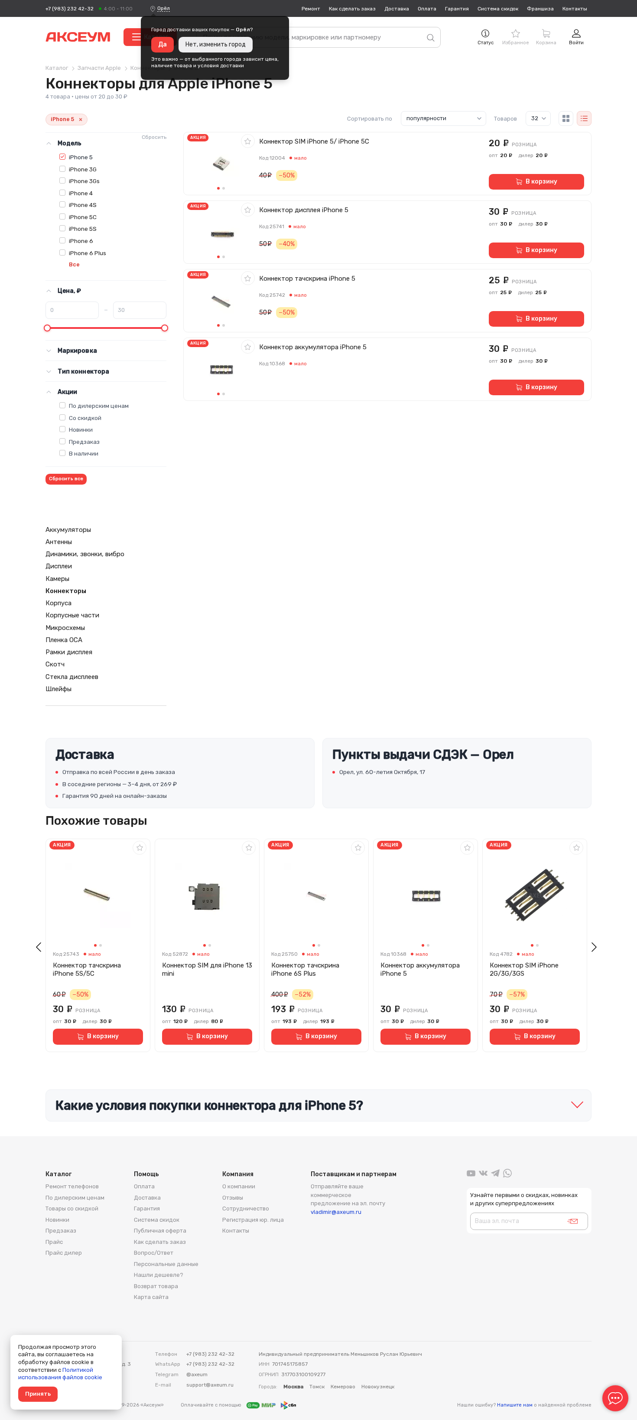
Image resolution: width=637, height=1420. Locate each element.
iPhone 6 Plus (87, 252)
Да (162, 44)
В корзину (541, 181)
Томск (317, 1387)
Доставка (396, 8)
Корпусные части (72, 615)
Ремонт (311, 8)
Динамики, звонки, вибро (85, 554)
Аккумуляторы (68, 530)
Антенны (59, 542)
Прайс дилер (64, 1252)
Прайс (54, 1242)
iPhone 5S (83, 228)
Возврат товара (156, 1286)
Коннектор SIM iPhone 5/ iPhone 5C (314, 141)
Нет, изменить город (215, 44)
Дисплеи (59, 566)
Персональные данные (166, 1264)
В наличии (83, 453)
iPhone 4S (83, 204)
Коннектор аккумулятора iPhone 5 (313, 347)
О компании (238, 1186)
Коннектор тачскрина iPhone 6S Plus (305, 969)
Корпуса (59, 603)
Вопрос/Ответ (153, 1252)
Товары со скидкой (72, 1208)
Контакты (574, 8)
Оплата (427, 8)
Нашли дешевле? (158, 1275)
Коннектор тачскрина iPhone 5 (307, 278)
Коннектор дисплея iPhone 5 (303, 210)
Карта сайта (151, 1297)
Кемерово (343, 1387)
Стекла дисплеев (72, 677)
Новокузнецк (377, 1387)
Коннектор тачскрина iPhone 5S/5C (87, 969)
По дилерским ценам (99, 405)
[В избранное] (248, 141)
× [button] (80, 119)
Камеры (57, 579)
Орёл (163, 8)
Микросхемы (65, 628)
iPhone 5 (81, 157)
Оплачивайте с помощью (212, 1405)
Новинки (81, 429)
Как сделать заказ (352, 8)
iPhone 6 (81, 240)
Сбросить (154, 137)
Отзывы (232, 1197)
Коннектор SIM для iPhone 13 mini (207, 969)
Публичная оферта (160, 1230)
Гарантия (457, 8)
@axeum (197, 1374)
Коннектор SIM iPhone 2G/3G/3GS (524, 969)
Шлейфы (59, 689)
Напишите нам (515, 1405)
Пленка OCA (64, 640)
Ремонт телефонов (72, 1186)
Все (74, 264)
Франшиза (540, 8)
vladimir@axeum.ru (336, 1212)
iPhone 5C (83, 216)
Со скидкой (85, 417)
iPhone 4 (81, 193)
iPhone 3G (83, 169)
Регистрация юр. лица (253, 1220)
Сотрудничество (245, 1208)
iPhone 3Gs (84, 180)
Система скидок (498, 8)
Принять (38, 1393)
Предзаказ (84, 441)
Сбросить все (66, 479)
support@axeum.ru (210, 1385)
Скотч (55, 664)
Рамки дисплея (69, 652)
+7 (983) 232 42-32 (70, 8)
